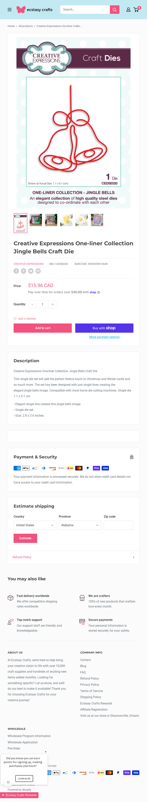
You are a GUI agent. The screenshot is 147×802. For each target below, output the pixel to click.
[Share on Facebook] (16, 271)
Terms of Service (91, 691)
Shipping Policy (90, 697)
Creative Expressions (29, 263)
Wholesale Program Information (29, 736)
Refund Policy (22, 557)
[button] (25, 318)
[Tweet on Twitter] (30, 271)
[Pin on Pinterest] (23, 271)
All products (26, 26)
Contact (85, 660)
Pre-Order (14, 748)
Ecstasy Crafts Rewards (96, 703)
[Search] (114, 9)
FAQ (83, 672)
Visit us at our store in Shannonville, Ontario (109, 715)
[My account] (128, 9)
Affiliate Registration (94, 709)
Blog (83, 666)
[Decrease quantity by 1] (32, 304)
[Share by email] (38, 271)
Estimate (25, 538)
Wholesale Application (23, 742)
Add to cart (42, 328)
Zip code (110, 516)
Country (19, 516)
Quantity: (20, 304)
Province (65, 516)
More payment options (104, 337)
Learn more (24, 778)
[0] (136, 9)
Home (11, 26)
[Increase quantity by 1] (53, 304)
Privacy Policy (89, 684)
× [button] (46, 752)
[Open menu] (9, 9)
